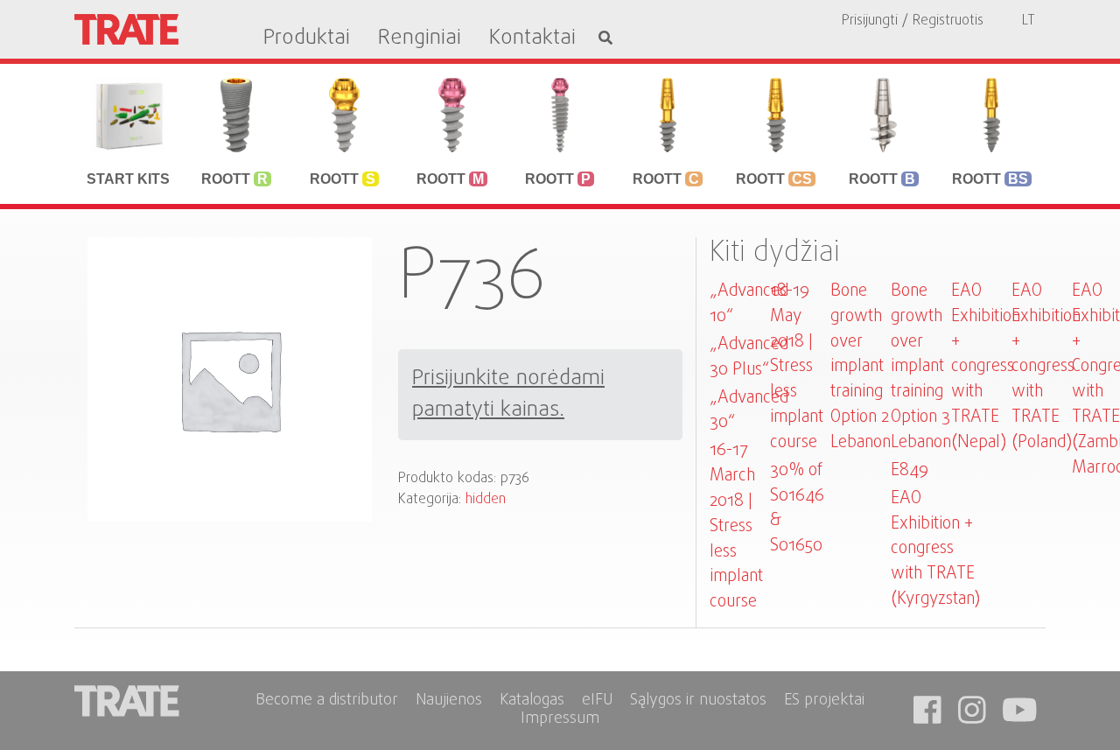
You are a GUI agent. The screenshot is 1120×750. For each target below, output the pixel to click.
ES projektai (824, 701)
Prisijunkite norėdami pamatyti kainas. (508, 394)
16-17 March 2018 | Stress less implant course (736, 526)
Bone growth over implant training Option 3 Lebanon (921, 366)
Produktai (306, 38)
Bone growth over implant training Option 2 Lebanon (860, 366)
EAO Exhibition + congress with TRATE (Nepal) (985, 366)
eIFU (597, 701)
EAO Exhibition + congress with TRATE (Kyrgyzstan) (935, 549)
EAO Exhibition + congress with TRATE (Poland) (1046, 366)
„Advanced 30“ (749, 410)
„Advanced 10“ (749, 303)
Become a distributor (327, 701)
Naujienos (449, 701)
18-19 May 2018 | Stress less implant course (796, 366)
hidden (486, 499)
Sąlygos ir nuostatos (698, 701)
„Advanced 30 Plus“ (749, 357)
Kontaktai (532, 38)
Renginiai (419, 38)
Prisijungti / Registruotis (913, 21)
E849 (909, 470)
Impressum (560, 720)
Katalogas (532, 701)
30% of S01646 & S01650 (797, 508)
